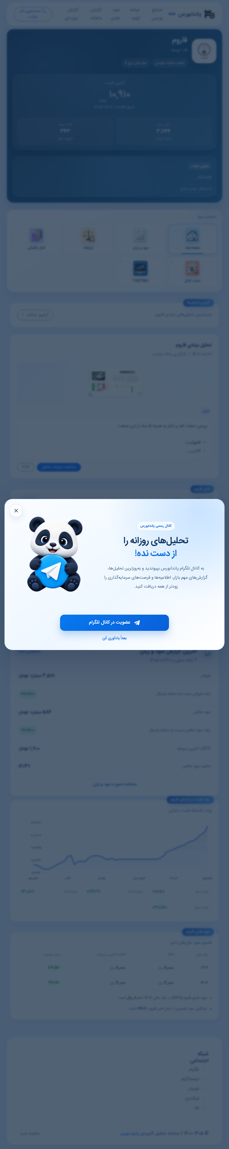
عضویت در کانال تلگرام (109, 622)
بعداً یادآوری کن (114, 638)
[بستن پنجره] (16, 510)
